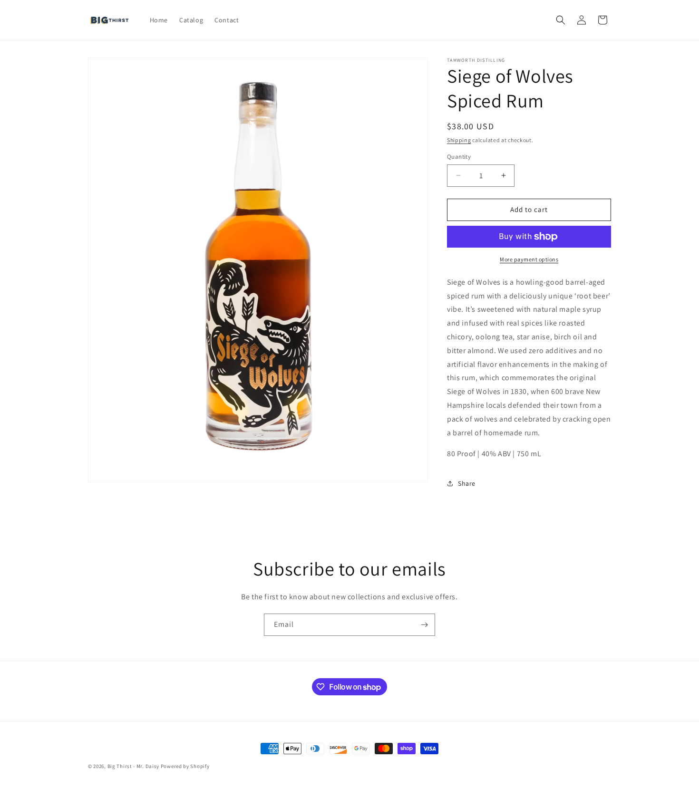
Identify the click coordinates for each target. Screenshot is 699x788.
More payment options (529, 259)
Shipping (459, 140)
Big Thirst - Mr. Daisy (134, 766)
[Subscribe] (424, 625)
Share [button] (467, 483)
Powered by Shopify (185, 766)
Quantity (459, 157)
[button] (560, 20)
